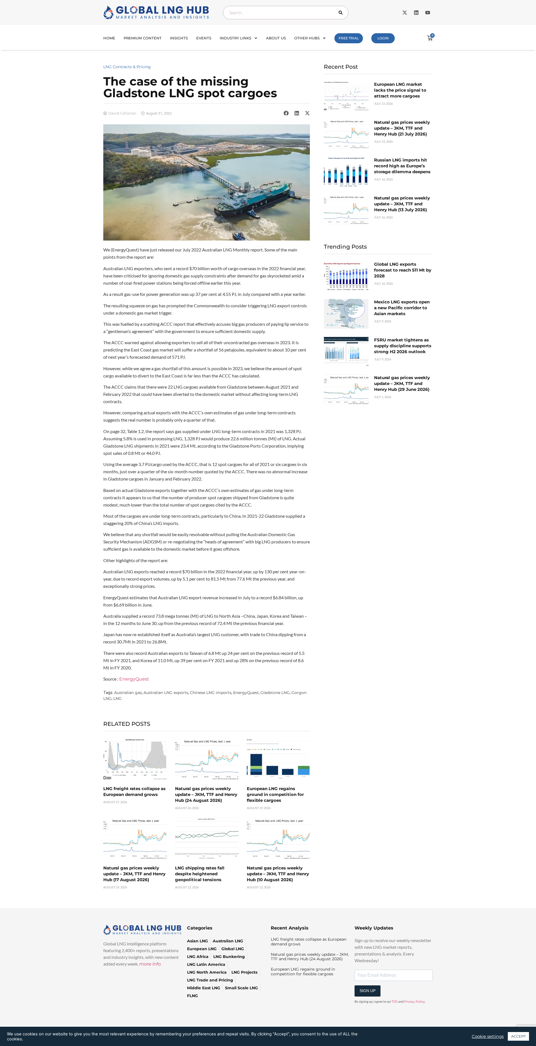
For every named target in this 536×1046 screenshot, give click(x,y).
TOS (395, 1002)
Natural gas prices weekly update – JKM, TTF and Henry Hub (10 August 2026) (278, 873)
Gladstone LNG (275, 692)
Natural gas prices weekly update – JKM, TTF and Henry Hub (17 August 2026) (134, 873)
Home (109, 38)
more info (150, 964)
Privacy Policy (414, 1002)
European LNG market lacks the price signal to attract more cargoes (400, 90)
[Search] (342, 12)
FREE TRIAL (349, 38)
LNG (117, 698)
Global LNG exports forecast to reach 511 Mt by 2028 (402, 270)
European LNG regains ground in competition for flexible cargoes (275, 794)
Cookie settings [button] (488, 1036)
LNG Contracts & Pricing (127, 66)
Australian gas (128, 692)
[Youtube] (428, 13)
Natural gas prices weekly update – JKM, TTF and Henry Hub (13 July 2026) (402, 203)
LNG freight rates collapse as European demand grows (308, 942)
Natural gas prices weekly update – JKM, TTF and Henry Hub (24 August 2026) (206, 794)
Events (203, 38)
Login (383, 38)
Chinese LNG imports (210, 692)
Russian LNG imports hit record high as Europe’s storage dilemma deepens (402, 165)
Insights (179, 38)
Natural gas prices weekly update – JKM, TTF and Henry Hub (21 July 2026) (402, 128)
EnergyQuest (134, 679)
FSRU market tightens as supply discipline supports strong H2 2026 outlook (402, 345)
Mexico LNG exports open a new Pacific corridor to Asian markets (402, 307)
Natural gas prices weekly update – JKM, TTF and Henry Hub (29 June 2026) (402, 383)
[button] (286, 113)
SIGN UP (367, 990)
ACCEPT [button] (518, 1036)
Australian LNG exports (165, 692)
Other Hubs (307, 38)
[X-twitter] (405, 13)
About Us (276, 38)
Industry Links (235, 38)
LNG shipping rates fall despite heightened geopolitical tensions (199, 873)
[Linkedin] (416, 13)
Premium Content (143, 38)
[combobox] (285, 12)
